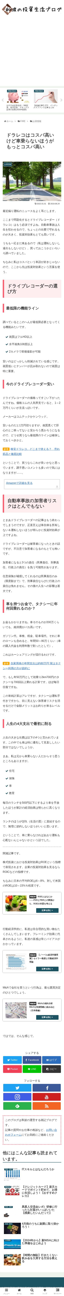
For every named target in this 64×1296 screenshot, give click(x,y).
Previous (2, 100)
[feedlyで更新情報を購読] (17, 1106)
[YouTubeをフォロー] (47, 1097)
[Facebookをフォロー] (47, 1088)
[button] (58, 679)
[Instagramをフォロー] (17, 1097)
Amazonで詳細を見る (19, 483)
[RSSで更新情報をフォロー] (47, 1106)
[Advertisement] (32, 54)
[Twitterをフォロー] (17, 1088)
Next (61, 100)
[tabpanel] (19, 99)
